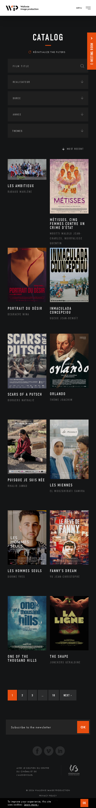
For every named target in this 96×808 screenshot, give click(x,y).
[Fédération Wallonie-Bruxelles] (73, 772)
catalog (48, 37)
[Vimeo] (48, 751)
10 (53, 695)
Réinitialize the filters (49, 52)
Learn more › (31, 804)
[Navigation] (88, 8)
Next (68, 695)
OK (84, 803)
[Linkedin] (60, 751)
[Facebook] (37, 751)
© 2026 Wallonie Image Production (48, 790)
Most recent (75, 148)
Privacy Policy (48, 795)
